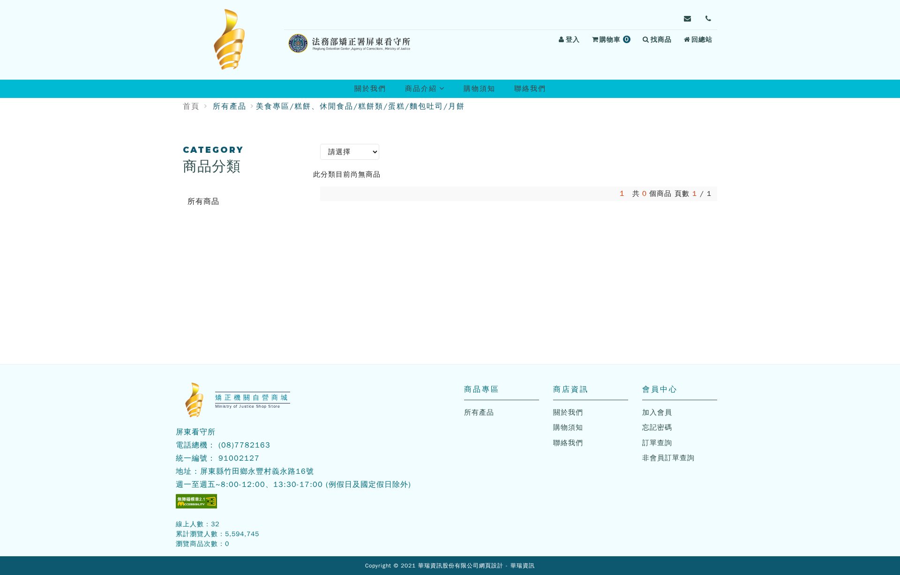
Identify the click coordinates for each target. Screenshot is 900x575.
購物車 (616, 40)
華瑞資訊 (522, 565)
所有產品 (230, 106)
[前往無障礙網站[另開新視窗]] (196, 501)
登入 (573, 40)
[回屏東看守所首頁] (229, 40)
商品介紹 (429, 91)
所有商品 (203, 201)
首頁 (191, 106)
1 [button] (622, 193)
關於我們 (370, 88)
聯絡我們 (530, 88)
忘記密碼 (657, 427)
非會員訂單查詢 (668, 458)
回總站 (701, 40)
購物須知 (479, 88)
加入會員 (657, 412)
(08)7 (229, 445)
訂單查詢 (657, 443)
